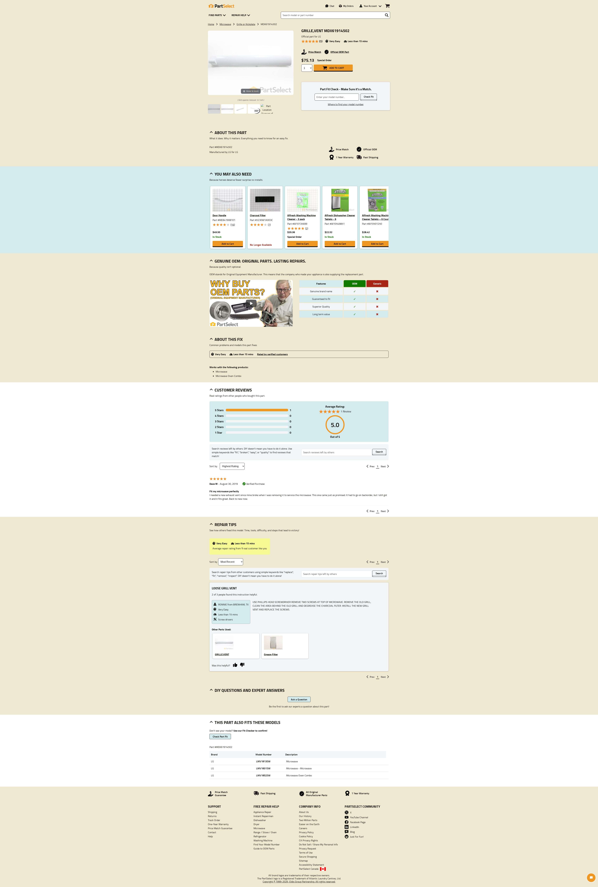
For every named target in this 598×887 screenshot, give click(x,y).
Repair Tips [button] (225, 524)
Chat (332, 6)
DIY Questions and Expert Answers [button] (250, 690)
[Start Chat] (591, 877)
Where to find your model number (346, 104)
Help (210, 836)
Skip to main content (299, 33)
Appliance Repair (262, 812)
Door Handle (219, 215)
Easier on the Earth (309, 824)
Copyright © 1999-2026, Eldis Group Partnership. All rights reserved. (299, 881)
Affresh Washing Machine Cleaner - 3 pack (301, 217)
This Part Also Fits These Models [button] (247, 722)
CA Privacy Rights (308, 840)
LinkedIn (354, 827)
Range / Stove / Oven (265, 832)
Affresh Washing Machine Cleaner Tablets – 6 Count (376, 217)
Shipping (212, 812)
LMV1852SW (263, 775)
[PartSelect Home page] (221, 6)
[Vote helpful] (235, 664)
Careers (303, 828)
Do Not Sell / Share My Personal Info (318, 844)
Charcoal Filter (258, 215)
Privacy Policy (306, 832)
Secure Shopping (308, 856)
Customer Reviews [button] (233, 390)
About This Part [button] (231, 132)
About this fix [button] (229, 339)
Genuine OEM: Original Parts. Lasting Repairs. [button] (260, 261)
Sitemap (303, 860)
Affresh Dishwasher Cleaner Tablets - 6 (340, 217)
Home (211, 24)
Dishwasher (260, 820)
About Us (304, 812)
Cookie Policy (306, 836)
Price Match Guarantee (220, 828)
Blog (352, 832)
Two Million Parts (308, 820)
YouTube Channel (359, 817)
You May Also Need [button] (233, 174)
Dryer (256, 824)
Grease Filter (271, 654)
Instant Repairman (263, 816)
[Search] (386, 15)
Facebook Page (357, 822)
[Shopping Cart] (387, 6)
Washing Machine (263, 840)
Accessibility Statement (311, 864)
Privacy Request (307, 848)
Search (379, 451)
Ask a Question (299, 699)
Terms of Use (306, 852)
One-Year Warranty (218, 824)
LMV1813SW (263, 761)
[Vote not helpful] (242, 664)
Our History (305, 816)
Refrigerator (260, 836)
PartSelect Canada (308, 868)
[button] (218, 15)
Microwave (225, 24)
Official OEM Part (339, 52)
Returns (212, 816)
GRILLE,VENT (222, 654)
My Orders (348, 6)
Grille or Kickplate (246, 24)
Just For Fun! (357, 836)
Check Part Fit (220, 736)
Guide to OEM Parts (264, 848)
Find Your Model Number (267, 844)
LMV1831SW (263, 768)
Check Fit (369, 96)
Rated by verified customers (272, 354)
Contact (212, 832)
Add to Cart (336, 68)
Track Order (214, 820)
